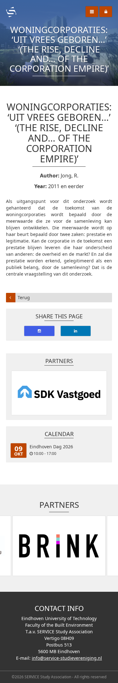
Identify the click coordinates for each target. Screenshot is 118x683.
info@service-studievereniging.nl (67, 658)
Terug (24, 297)
